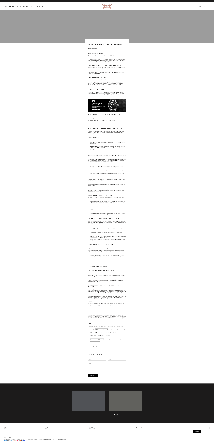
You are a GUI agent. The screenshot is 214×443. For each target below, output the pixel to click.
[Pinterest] (141, 427)
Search (204, 6)
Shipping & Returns (92, 430)
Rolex (95, 67)
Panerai (91, 67)
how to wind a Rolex (110, 297)
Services (38, 6)
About (43, 6)
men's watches (94, 303)
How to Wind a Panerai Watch (84, 413)
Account (199, 6)
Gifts (32, 6)
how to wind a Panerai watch (100, 297)
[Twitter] (136, 427)
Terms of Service (92, 428)
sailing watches (101, 160)
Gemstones (25, 6)
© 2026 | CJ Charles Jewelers (10, 436)
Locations (46, 430)
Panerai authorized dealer (104, 302)
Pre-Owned (12, 6)
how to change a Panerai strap (107, 298)
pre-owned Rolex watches (114, 303)
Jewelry (19, 6)
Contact (5, 428)
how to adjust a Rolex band (95, 298)
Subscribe (197, 431)
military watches (111, 83)
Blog (46, 428)
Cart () (209, 6)
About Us (46, 427)
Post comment (93, 375)
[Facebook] (134, 427)
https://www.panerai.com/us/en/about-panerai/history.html (113, 326)
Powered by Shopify (7, 437)
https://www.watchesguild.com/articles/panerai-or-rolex (99, 333)
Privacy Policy (91, 427)
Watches (5, 6)
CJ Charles (90, 301)
